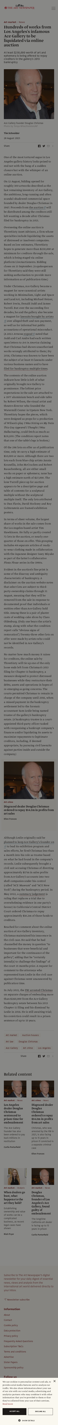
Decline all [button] (40, 1411)
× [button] (54, 1381)
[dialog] (29, 1401)
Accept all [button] (14, 1411)
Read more (8, 1404)
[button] (28, 1420)
